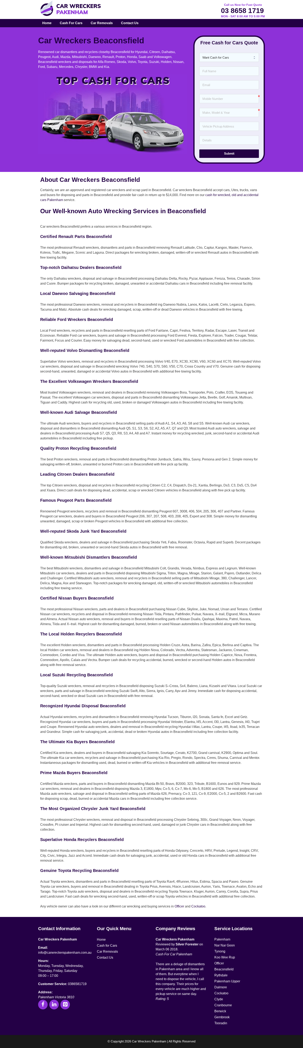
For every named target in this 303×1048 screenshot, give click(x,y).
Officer (179, 906)
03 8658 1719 (242, 10)
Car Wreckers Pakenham (57, 939)
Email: (43, 947)
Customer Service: (52, 984)
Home (47, 23)
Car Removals (102, 23)
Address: (45, 992)
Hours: (43, 961)
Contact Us (130, 23)
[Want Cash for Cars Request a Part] (229, 57)
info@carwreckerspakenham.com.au (65, 952)
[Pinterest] (65, 1004)
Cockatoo (198, 906)
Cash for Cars (71, 23)
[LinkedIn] (54, 1004)
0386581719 (77, 984)
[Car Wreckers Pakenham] (70, 8)
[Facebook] (43, 1004)
